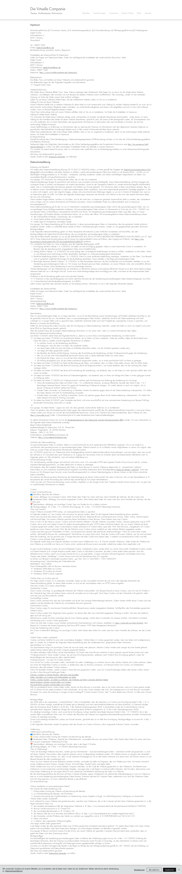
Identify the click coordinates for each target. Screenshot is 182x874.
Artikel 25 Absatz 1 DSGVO (127, 469)
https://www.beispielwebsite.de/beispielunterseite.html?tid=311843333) (117, 806)
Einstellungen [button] (139, 870)
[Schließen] (179, 870)
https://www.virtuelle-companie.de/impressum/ (58, 72)
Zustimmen (169, 870)
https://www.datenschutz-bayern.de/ (52, 437)
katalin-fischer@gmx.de (45, 47)
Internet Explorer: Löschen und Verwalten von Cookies (50, 682)
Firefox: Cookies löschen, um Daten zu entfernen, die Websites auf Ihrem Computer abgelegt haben (69, 679)
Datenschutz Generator (57, 853)
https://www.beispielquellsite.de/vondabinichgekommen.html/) (109, 813)
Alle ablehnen (154, 870)
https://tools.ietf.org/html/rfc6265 (129, 623)
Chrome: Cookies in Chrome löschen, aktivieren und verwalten (54, 674)
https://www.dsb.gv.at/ (40, 415)
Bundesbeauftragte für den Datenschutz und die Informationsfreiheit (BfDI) (96, 420)
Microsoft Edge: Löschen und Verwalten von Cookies (50, 684)
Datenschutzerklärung (14, 871)
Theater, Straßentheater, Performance (46, 13)
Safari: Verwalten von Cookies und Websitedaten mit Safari (53, 677)
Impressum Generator (57, 156)
